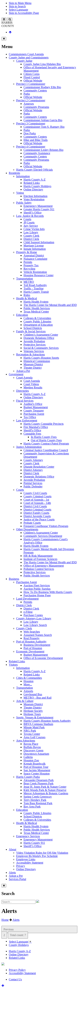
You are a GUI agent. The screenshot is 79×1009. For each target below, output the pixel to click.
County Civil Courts (35, 493)
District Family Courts (36, 512)
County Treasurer (34, 410)
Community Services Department (43, 535)
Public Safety (24, 202)
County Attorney (33, 460)
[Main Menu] (3, 19)
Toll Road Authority (35, 285)
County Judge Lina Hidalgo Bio (42, 64)
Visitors (13, 664)
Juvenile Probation (34, 341)
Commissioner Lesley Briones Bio (43, 149)
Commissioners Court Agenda (26, 54)
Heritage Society (33, 710)
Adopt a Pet (23, 371)
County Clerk (31, 235)
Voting (20, 192)
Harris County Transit (36, 291)
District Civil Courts (35, 506)
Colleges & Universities (37, 318)
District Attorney (33, 470)
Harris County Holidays (37, 186)
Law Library (31, 232)
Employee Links (25, 859)
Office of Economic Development (43, 658)
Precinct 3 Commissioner (30, 123)
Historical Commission (37, 361)
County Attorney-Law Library (33, 618)
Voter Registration (34, 199)
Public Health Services (37, 308)
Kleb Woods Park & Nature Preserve (45, 790)
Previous (8, 929)
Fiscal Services (24, 400)
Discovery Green (33, 750)
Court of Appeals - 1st (36, 499)
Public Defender (33, 486)
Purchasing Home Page (37, 595)
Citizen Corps (32, 74)
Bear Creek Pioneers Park (38, 783)
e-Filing (28, 611)
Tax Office (30, 417)
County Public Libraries (37, 321)
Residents (14, 173)
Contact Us (15, 979)
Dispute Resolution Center (39, 466)
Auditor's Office (33, 404)
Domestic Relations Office (39, 338)
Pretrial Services (33, 483)
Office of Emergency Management (44, 565)
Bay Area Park (32, 806)
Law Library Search (35, 625)
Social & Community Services (41, 347)
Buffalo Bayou (32, 747)
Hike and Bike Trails (36, 140)
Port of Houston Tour (36, 766)
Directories (22, 390)
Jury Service (31, 225)
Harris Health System (36, 301)
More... (28, 684)
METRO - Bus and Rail (37, 697)
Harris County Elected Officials (34, 169)
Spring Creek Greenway (38, 796)
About (12, 849)
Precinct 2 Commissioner (30, 100)
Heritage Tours (32, 714)
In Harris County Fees (44, 437)
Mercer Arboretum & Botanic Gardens (46, 793)
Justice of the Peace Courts (39, 519)
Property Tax (31, 265)
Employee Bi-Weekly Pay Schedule (37, 856)
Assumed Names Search (38, 634)
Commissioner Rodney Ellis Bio (42, 87)
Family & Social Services (31, 331)
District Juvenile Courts (37, 516)
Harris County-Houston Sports (41, 357)
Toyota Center (32, 733)
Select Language (18, 9)
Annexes (29, 103)
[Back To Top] (10, 32)
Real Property (32, 638)
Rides (27, 295)
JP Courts (29, 222)
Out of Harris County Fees (46, 440)
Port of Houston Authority (31, 641)
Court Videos (31, 384)
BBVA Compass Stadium (38, 724)
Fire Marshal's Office (36, 427)
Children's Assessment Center (41, 532)
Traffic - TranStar (34, 288)
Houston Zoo (31, 760)
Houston (28, 681)
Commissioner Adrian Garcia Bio (43, 120)
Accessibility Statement (29, 862)
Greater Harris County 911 (39, 209)
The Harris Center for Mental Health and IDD (50, 305)
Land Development (27, 598)
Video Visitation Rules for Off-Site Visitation (42, 852)
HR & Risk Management (38, 555)
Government (16, 374)
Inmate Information (35, 248)
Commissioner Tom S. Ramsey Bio (44, 126)
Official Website (33, 80)
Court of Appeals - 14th (37, 502)
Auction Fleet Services (37, 585)
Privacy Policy (17, 969)
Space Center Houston (37, 773)
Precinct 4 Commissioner (30, 146)
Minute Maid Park (34, 727)
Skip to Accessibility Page (24, 12)
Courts (27, 219)
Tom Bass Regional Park (38, 803)
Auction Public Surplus (37, 588)
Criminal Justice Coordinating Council (46, 450)
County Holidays (19, 944)
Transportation (24, 278)
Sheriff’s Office (33, 212)
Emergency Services (28, 836)
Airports (28, 691)
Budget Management (36, 407)
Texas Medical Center (36, 311)
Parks (27, 93)
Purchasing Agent (34, 413)
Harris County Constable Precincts (44, 423)
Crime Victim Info (34, 229)
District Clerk (31, 239)
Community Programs (36, 107)
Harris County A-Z (35, 179)
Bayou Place (31, 743)
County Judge (24, 60)
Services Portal (17, 879)
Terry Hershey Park (35, 799)
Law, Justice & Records (30, 215)
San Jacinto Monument (37, 770)
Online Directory (33, 189)
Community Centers (35, 90)
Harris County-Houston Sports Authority (47, 720)
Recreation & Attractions (30, 354)
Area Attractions (25, 740)
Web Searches (32, 631)
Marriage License (34, 245)
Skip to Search (17, 6)
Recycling (29, 268)
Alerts (12, 872)
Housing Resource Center (38, 275)
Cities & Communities (29, 677)
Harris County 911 (34, 842)
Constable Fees (32, 433)
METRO (29, 281)
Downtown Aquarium (36, 753)
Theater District (33, 367)
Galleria (28, 757)
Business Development (37, 644)
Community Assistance (37, 153)
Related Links (32, 182)
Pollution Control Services (39, 568)
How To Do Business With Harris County (48, 592)
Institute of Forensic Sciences (40, 559)
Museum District (33, 364)
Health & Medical (26, 298)
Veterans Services (34, 351)
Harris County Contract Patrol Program (46, 443)
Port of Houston (33, 648)
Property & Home (26, 252)
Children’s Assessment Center (41, 334)
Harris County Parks (28, 776)
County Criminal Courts (37, 496)
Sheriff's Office (32, 430)
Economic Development (30, 651)
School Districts (33, 328)
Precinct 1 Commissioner (30, 83)
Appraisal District (34, 255)
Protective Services (35, 344)
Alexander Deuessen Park (39, 780)
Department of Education (38, 324)
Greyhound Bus (33, 694)
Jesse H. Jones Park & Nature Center (45, 786)
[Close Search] (3, 885)
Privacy (20, 865)
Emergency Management (38, 206)
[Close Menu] (3, 38)
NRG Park (30, 730)
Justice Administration (29, 446)
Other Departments (27, 529)
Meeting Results (33, 387)
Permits (28, 262)
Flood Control (32, 77)
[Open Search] (9, 19)
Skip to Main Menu (20, 3)
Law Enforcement (26, 420)
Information (23, 176)
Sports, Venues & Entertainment (34, 717)
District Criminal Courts (37, 509)
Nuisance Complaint (35, 258)
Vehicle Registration (35, 272)
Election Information (35, 196)
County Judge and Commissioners (29, 57)
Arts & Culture (24, 700)
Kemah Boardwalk (35, 763)
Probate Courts (32, 522)
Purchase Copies (33, 615)
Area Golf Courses (34, 737)
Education (22, 314)
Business (14, 578)
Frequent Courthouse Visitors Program (46, 526)
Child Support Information (39, 242)
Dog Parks (30, 133)
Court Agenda (24, 377)
